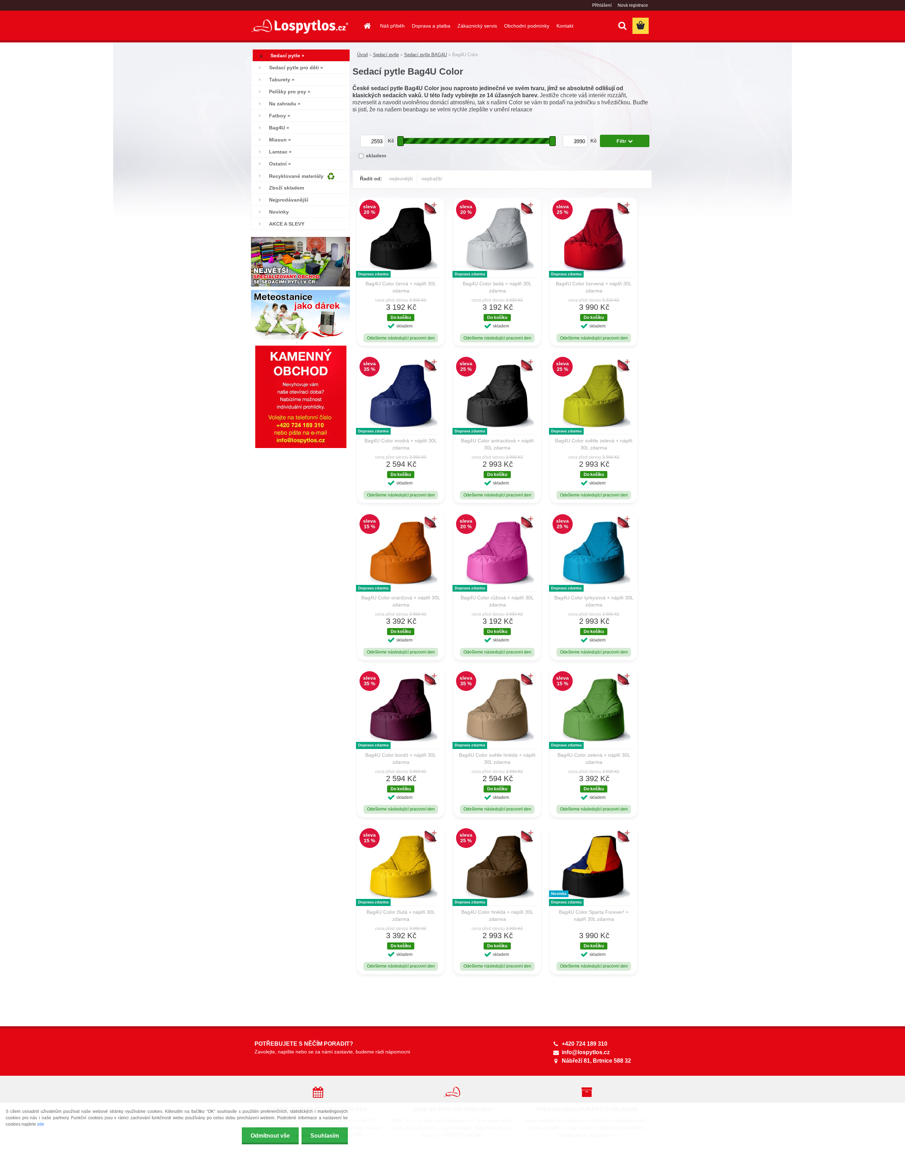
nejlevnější (401, 178)
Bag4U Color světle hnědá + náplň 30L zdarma (497, 758)
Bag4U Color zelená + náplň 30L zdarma (593, 758)
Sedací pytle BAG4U (425, 54)
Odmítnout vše (270, 1136)
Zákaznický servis (477, 26)
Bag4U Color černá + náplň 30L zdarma (401, 287)
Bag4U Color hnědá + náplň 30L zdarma (497, 915)
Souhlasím (324, 1136)
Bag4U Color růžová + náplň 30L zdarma (497, 601)
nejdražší (431, 178)
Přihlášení (602, 5)
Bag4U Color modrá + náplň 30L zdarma (400, 444)
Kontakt (564, 26)
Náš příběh (392, 26)
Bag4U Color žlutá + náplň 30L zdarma (401, 915)
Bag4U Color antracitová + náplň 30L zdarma (497, 444)
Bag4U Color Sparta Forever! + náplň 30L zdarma (594, 915)
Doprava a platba (431, 26)
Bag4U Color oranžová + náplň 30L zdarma (400, 601)
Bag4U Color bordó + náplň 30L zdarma (400, 758)
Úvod (362, 54)
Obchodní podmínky (526, 26)
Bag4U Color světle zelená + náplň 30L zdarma (593, 444)
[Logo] (299, 26)
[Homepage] (366, 26)
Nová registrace (633, 5)
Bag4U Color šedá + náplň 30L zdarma (497, 287)
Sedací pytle (386, 54)
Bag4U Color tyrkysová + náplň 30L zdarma (594, 601)
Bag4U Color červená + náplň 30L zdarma (594, 287)
